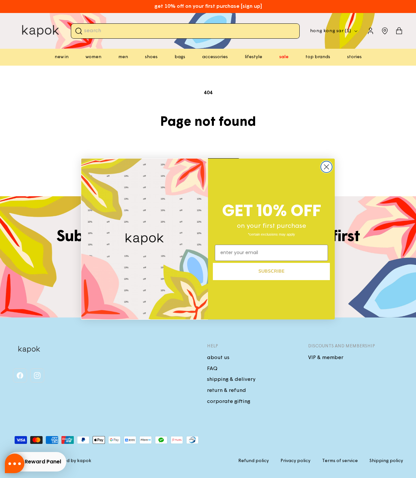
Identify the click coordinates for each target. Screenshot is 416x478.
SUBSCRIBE (271, 271)
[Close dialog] (326, 167)
